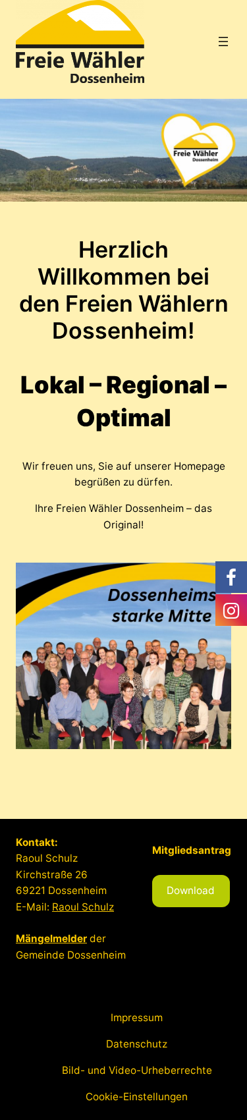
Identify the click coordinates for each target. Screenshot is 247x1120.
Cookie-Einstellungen (137, 1096)
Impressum (137, 1017)
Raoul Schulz (83, 907)
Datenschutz (136, 1044)
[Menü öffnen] (223, 41)
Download (191, 890)
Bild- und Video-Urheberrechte (137, 1070)
